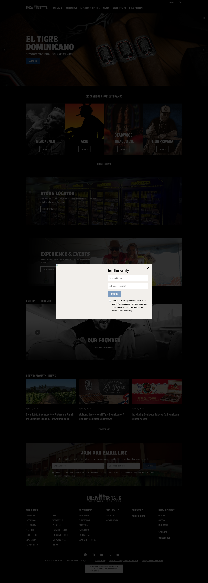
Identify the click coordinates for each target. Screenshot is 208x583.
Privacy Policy (134, 307)
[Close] (147, 268)
